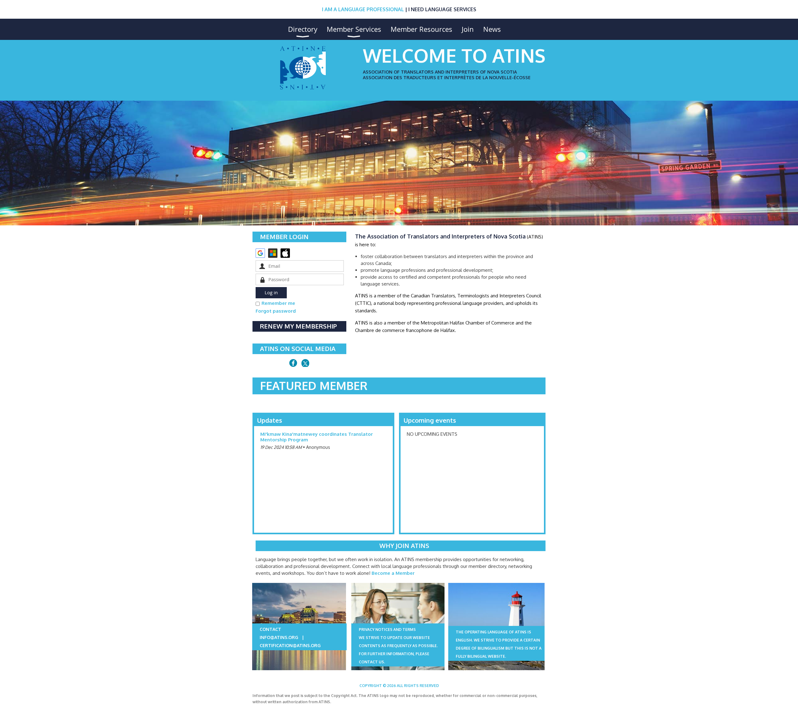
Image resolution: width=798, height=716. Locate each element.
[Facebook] (293, 363)
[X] (305, 363)
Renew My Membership (298, 326)
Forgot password (276, 311)
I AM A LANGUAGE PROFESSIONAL (363, 9)
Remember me (278, 303)
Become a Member (393, 573)
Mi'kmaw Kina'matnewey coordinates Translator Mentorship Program (316, 437)
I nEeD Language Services (442, 9)
